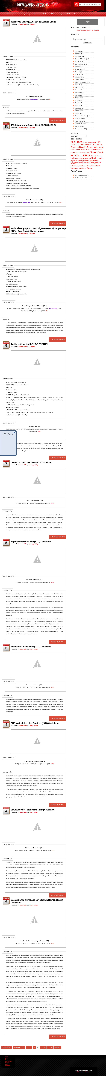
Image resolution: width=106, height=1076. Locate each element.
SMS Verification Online (82, 178)
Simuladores (90, 164)
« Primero (17, 1047)
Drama (80, 156)
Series (77, 113)
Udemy (84, 166)
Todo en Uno (79, 123)
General (77, 72)
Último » (57, 1047)
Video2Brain (95, 166)
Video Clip (78, 126)
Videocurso (76, 168)
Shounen (84, 164)
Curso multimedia (78, 147)
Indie (73, 158)
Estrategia (93, 156)
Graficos (77, 74)
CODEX (92, 145)
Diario (94, 152)
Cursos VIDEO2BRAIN (88, 149)
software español (76, 166)
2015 (89, 142)
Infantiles (77, 77)
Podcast (77, 105)
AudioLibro (78, 56)
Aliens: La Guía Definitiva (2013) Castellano (31, 462)
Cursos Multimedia (80, 59)
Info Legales (35, 14)
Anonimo (32, 346)
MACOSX (78, 87)
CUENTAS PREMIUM (93, 30)
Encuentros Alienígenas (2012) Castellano (31, 646)
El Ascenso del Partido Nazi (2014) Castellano (32, 809)
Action (73, 145)
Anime (77, 53)
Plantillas (77, 103)
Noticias (77, 100)
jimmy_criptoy (34, 465)
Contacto (77, 14)
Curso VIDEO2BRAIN (82, 153)
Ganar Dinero (79, 69)
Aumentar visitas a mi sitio (82, 175)
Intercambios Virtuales (83, 1072)
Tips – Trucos (79, 121)
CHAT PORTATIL (81, 30)
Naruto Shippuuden (83, 162)
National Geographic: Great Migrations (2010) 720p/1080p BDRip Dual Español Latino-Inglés (38, 229)
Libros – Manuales (80, 82)
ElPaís (86, 155)
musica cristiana (75, 160)
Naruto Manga (89, 160)
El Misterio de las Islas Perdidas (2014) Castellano (34, 723)
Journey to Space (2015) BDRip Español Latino (33, 21)
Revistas (77, 110)
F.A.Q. (53, 14)
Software (77, 118)
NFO (50, 99)
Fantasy (99, 156)
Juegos (61, 14)
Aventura (85, 145)
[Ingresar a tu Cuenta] (87, 24)
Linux (76, 85)
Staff (68, 14)
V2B (88, 166)
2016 (92, 142)
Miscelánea (78, 92)
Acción (97, 142)
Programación (94, 162)
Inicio (9, 14)
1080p (80, 142)
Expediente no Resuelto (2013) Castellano (31, 541)
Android (77, 51)
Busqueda (25, 14)
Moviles (77, 95)
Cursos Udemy (75, 149)
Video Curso (86, 168)
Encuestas (78, 66)
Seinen (80, 164)
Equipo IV (32, 24)
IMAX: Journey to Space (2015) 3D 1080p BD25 (33, 125)
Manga (77, 90)
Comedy (99, 145)
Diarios (77, 61)
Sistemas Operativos (81, 116)
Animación (78, 145)
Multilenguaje (97, 158)
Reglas (45, 14)
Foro (16, 14)
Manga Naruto (86, 158)
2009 (85, 142)
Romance (74, 164)
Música (77, 98)
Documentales (23, 24)
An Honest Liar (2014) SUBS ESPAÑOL (30, 344)
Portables (78, 108)
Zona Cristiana (79, 129)
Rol (100, 162)
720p (73, 142)
